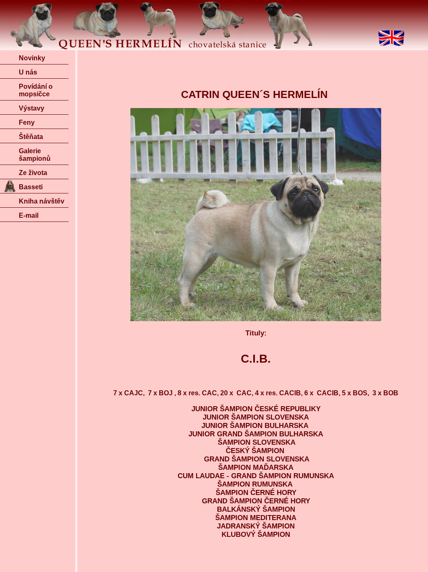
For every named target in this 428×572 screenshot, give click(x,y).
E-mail (28, 215)
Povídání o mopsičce (36, 90)
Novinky (32, 58)
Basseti (31, 187)
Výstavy (31, 108)
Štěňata (31, 136)
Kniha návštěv (41, 201)
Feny (27, 122)
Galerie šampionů (35, 154)
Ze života (33, 172)
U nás (28, 72)
